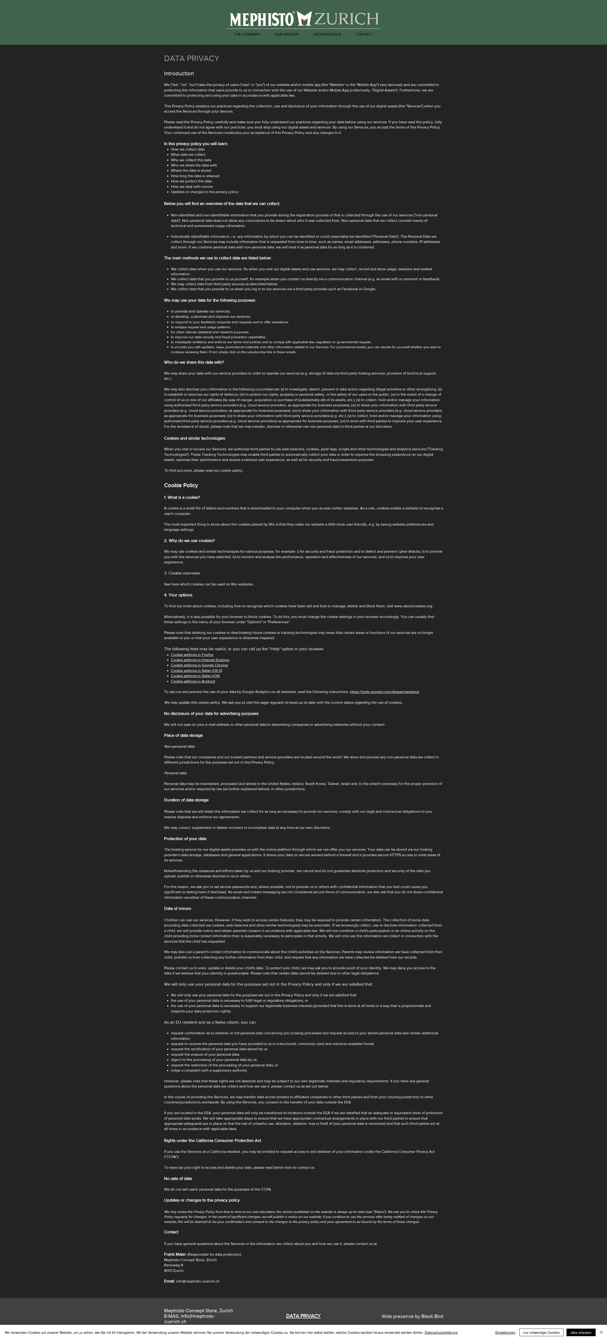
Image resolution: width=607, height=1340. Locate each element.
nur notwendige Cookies (541, 1332)
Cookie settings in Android (193, 681)
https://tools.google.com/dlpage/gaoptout (384, 692)
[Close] (601, 1332)
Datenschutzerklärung (441, 1332)
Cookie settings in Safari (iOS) (195, 676)
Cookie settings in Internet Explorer (200, 660)
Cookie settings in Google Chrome (199, 665)
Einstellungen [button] (505, 1332)
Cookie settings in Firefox (192, 655)
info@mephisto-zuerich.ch (198, 1281)
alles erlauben (581, 1332)
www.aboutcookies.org (413, 606)
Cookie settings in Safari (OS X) (196, 671)
